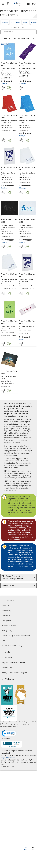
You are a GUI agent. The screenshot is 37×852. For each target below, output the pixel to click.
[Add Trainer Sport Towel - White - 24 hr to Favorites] (21, 293)
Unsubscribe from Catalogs (12, 646)
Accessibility (6, 611)
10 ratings (22, 83)
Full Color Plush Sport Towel (8, 378)
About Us (5, 606)
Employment (6, 621)
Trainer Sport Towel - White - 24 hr (26, 280)
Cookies (5, 641)
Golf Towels (15, 22)
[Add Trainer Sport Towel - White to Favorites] (3, 192)
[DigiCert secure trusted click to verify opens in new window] (9, 733)
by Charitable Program (14, 673)
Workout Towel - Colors (27, 68)
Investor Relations (9, 626)
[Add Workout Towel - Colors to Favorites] (21, 88)
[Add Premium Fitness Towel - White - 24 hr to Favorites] (3, 293)
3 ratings (4, 188)
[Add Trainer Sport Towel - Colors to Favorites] (3, 88)
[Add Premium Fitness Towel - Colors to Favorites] (21, 140)
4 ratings (4, 242)
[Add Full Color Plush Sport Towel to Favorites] (3, 390)
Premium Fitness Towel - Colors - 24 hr (9, 122)
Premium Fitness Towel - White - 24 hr (9, 280)
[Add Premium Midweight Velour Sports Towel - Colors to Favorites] (3, 246)
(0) (34, 4)
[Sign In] (28, 3)
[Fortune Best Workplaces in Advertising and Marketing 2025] (7, 695)
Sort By (17, 38)
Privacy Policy (7, 631)
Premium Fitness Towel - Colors (27, 122)
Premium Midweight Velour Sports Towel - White (26, 227)
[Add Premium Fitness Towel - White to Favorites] (21, 192)
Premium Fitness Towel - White (27, 174)
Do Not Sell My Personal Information (16, 636)
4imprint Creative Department (13, 663)
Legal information (8, 757)
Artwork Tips (7, 668)
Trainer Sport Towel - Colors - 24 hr (8, 327)
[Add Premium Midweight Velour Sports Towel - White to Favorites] (21, 246)
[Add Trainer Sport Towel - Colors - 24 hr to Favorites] (3, 343)
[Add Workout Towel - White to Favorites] (21, 343)
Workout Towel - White (27, 326)
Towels (5, 22)
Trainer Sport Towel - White (8, 174)
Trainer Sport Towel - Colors (8, 69)
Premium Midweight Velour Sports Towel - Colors (8, 227)
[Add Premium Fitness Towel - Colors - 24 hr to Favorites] (3, 140)
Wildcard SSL (6, 739)
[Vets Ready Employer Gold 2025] (20, 695)
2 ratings (4, 83)
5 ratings (22, 135)
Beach (25, 22)
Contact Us (6, 616)
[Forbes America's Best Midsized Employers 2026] (9, 713)
